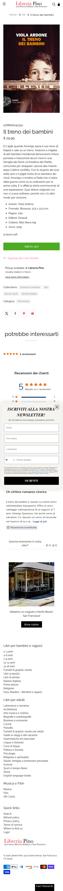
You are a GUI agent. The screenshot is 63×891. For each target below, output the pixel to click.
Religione (9, 688)
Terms (46, 473)
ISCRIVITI (31, 481)
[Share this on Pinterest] (24, 313)
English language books (17, 775)
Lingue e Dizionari (14, 742)
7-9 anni (8, 659)
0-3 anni (8, 651)
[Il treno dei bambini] (31, 69)
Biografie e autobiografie (17, 716)
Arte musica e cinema (16, 713)
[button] (21, 258)
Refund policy (11, 817)
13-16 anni (9, 666)
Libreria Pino (17, 855)
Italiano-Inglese (12, 681)
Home (13, 14)
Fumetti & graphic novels (18, 670)
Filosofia (8, 727)
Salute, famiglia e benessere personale (26, 760)
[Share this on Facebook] (15, 313)
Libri (46, 287)
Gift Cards (9, 796)
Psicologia (9, 753)
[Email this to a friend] (32, 313)
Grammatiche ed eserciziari (19, 738)
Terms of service (13, 824)
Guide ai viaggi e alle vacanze (20, 735)
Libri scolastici (12, 673)
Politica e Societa (13, 749)
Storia (7, 771)
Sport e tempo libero (15, 768)
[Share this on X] (6, 313)
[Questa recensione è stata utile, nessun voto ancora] (47, 545)
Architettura (10, 709)
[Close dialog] (57, 407)
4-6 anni (8, 655)
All (23, 14)
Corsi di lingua (12, 746)
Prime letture (11, 684)
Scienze (8, 764)
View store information (17, 277)
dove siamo (31, 624)
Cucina (7, 724)
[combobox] (9, 460)
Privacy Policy (39, 473)
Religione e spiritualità (16, 757)
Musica (8, 789)
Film (6, 793)
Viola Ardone (23, 301)
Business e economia (15, 720)
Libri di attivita (12, 677)
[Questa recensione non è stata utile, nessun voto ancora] (53, 545)
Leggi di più (40, 521)
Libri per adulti (11, 294)
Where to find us (13, 828)
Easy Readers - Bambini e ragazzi (23, 692)
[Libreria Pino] (31, 4)
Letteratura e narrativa (30, 287)
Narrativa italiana (29, 294)
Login (7, 832)
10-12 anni (9, 662)
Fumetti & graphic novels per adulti (24, 731)
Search (8, 813)
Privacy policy (12, 821)
